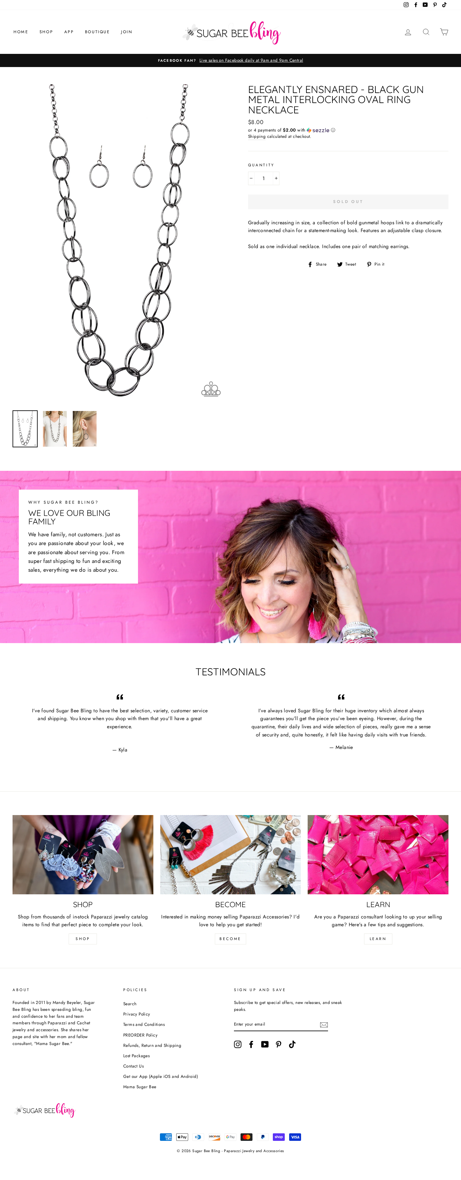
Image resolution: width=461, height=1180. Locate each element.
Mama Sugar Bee (139, 1087)
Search (129, 1004)
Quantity (261, 165)
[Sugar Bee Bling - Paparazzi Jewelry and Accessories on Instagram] (237, 1044)
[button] (348, 130)
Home (20, 32)
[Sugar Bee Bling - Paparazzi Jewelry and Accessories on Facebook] (251, 1044)
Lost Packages (136, 1056)
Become (230, 939)
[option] (230, 60)
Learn (378, 939)
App (69, 32)
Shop (46, 32)
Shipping (257, 136)
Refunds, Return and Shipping (152, 1045)
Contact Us (133, 1066)
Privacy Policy (136, 1014)
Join (126, 32)
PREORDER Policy (140, 1035)
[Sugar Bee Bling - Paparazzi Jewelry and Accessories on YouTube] (265, 1044)
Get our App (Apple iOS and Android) (160, 1076)
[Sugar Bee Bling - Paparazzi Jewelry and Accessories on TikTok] (292, 1044)
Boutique (97, 32)
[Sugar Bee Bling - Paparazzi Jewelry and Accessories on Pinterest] (278, 1044)
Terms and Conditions (144, 1024)
